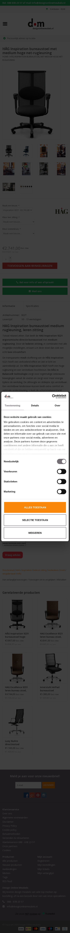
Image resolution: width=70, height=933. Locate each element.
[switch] (61, 471)
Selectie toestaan (35, 520)
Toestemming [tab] (12, 405)
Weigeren (35, 532)
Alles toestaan (35, 507)
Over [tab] (57, 405)
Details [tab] (35, 405)
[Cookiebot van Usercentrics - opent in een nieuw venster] (52, 396)
